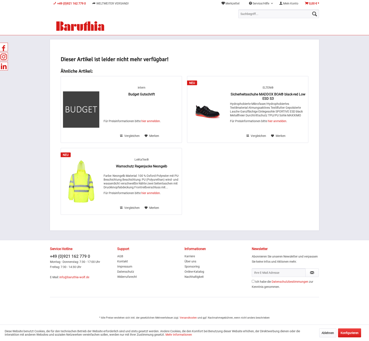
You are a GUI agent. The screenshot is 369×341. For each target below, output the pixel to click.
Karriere (189, 256)
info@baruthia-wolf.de (74, 277)
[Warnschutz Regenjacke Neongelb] (81, 181)
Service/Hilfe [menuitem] (261, 3)
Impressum (124, 266)
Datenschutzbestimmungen (290, 281)
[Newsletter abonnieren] (312, 272)
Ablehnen (328, 333)
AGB (120, 256)
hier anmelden (150, 121)
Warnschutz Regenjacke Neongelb (141, 166)
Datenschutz (125, 271)
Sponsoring (192, 266)
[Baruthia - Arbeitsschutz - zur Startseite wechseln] (80, 26)
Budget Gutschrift (141, 94)
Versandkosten (188, 317)
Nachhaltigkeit (194, 276)
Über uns (190, 261)
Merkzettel (232, 3)
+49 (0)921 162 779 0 (70, 256)
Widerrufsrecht (127, 276)
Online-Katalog (194, 271)
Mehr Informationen (178, 334)
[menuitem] (230, 3)
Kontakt (122, 261)
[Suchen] (314, 14)
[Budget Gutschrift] (81, 109)
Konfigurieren (350, 333)
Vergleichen (132, 136)
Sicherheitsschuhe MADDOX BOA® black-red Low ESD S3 (268, 96)
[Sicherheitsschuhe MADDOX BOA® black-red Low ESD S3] (207, 109)
